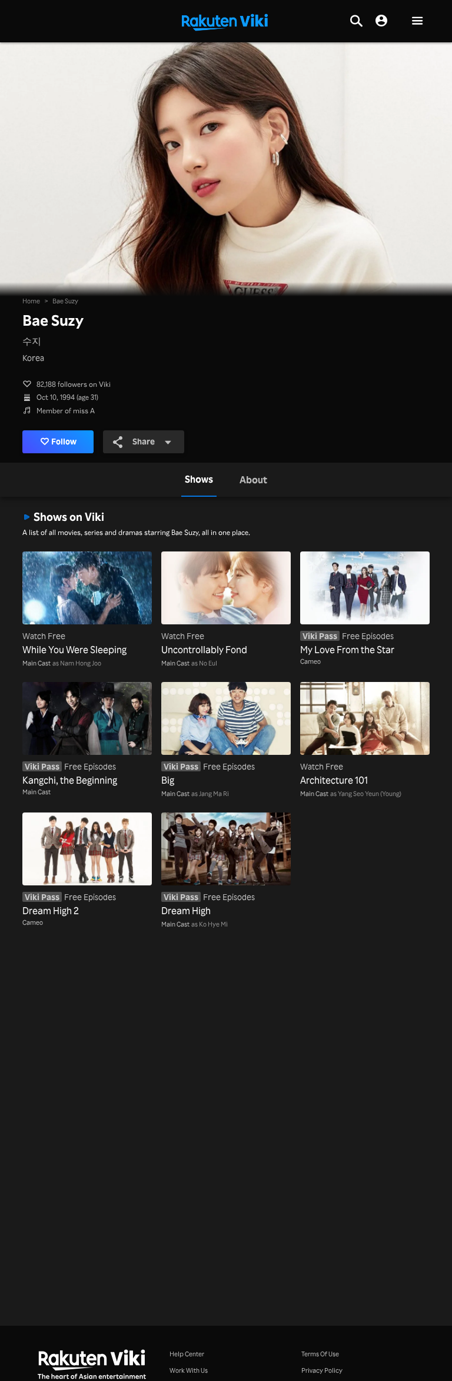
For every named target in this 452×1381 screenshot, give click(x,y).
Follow (64, 441)
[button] (417, 21)
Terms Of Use (320, 1354)
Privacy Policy (322, 1370)
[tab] (199, 480)
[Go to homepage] (225, 21)
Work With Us (189, 1370)
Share (143, 441)
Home (31, 301)
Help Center (187, 1354)
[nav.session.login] (381, 21)
